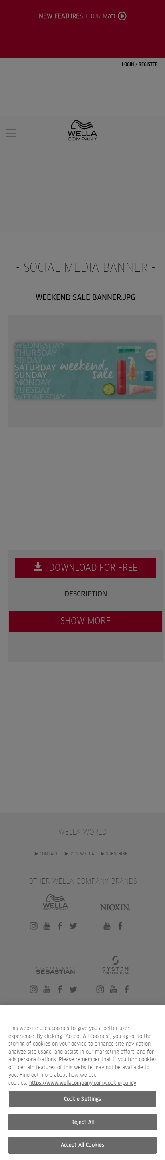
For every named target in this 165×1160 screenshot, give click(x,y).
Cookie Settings (82, 1099)
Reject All (82, 1122)
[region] (82, 1082)
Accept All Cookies (82, 1145)
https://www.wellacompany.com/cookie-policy (82, 1083)
